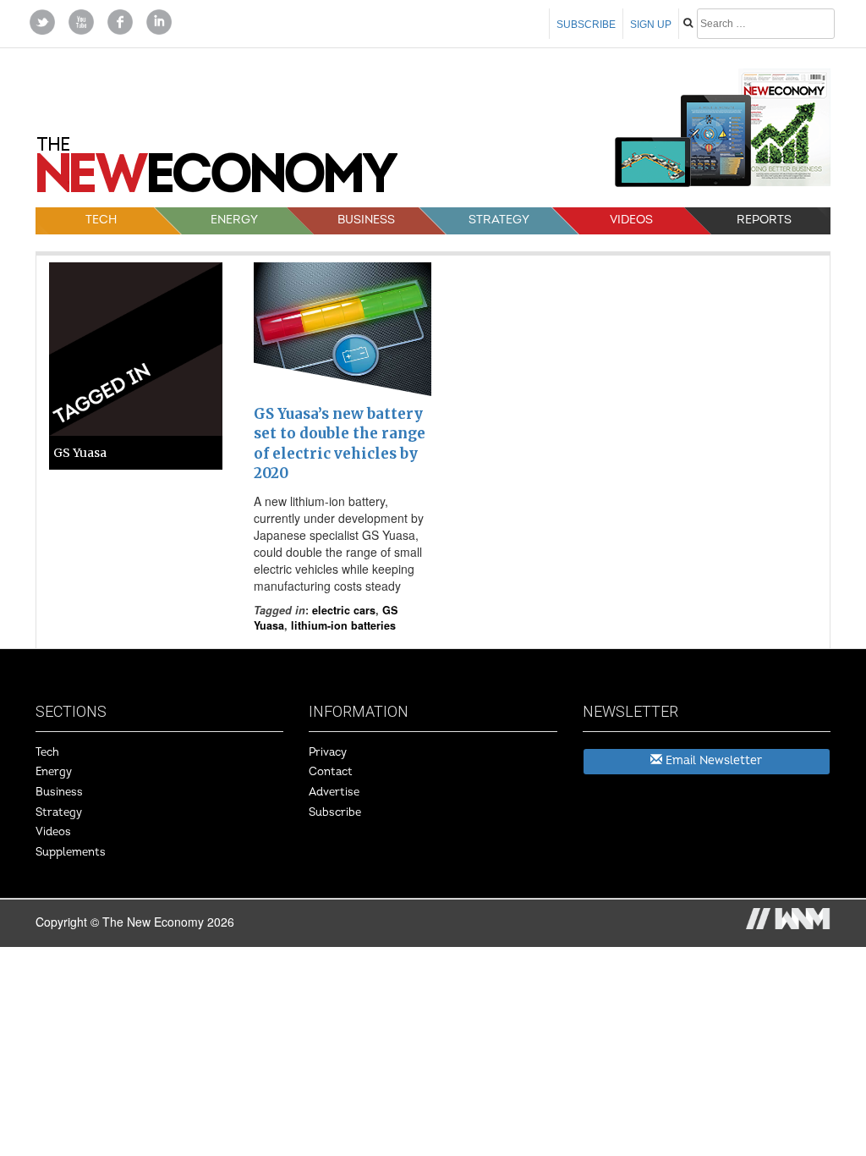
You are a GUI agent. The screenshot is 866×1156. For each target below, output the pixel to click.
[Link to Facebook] (120, 20)
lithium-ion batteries (343, 625)
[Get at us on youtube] (81, 20)
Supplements (71, 852)
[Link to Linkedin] (159, 20)
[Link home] (217, 171)
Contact (331, 772)
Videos (631, 219)
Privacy (328, 752)
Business (366, 219)
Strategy (499, 219)
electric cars (343, 610)
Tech (101, 219)
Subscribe (586, 24)
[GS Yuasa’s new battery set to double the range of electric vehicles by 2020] (343, 329)
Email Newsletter (712, 760)
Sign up (650, 24)
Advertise (334, 792)
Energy (233, 219)
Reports (764, 219)
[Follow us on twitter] (42, 20)
